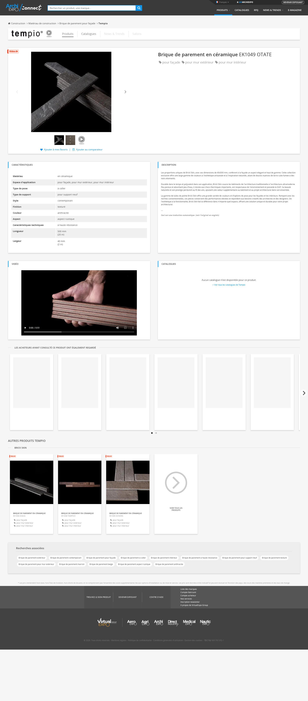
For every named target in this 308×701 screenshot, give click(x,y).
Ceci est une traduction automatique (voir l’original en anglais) (190, 215)
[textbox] (91, 8)
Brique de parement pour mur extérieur (36, 564)
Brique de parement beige (101, 564)
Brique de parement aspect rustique (134, 564)
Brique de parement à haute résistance (199, 557)
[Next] (125, 92)
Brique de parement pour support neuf (239, 557)
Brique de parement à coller (133, 557)
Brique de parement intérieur (164, 557)
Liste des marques (188, 589)
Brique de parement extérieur (32, 557)
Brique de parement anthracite (169, 564)
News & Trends (272, 10)
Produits (222, 10)
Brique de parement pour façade (101, 557)
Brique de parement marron (71, 564)
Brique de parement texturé (274, 557)
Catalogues (242, 10)
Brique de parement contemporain (65, 557)
